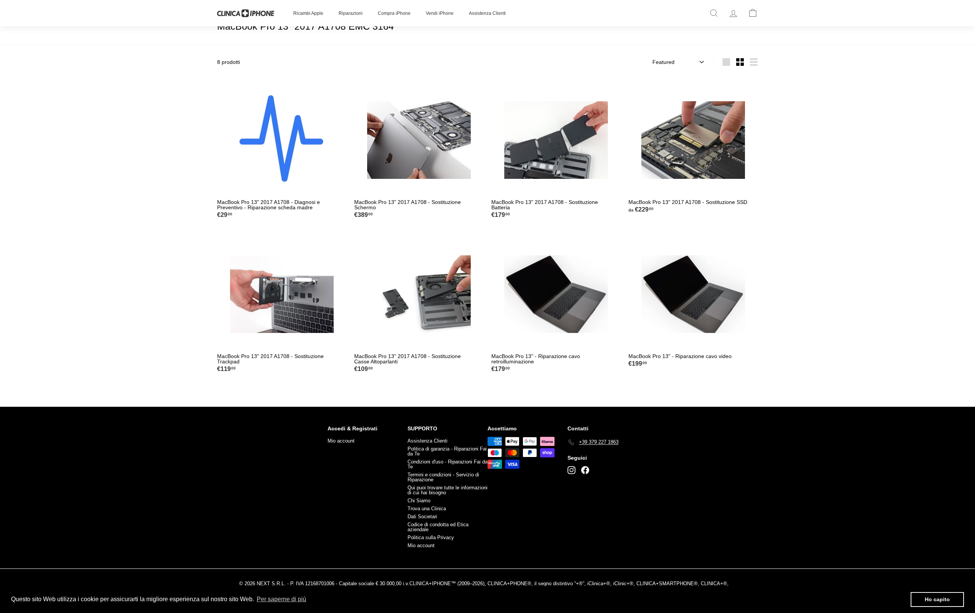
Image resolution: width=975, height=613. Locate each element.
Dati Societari (422, 516)
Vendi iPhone (440, 13)
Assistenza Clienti (487, 13)
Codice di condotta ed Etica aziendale (438, 527)
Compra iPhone (394, 13)
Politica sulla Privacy (431, 537)
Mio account (341, 441)
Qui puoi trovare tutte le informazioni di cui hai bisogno (448, 490)
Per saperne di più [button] (281, 599)
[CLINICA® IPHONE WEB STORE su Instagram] (571, 470)
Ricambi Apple (308, 13)
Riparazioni (351, 13)
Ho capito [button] (937, 599)
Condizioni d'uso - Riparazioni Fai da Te (448, 464)
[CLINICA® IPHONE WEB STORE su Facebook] (585, 470)
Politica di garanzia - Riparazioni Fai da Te (447, 451)
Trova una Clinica (427, 508)
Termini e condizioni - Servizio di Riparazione (443, 477)
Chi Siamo (419, 500)
